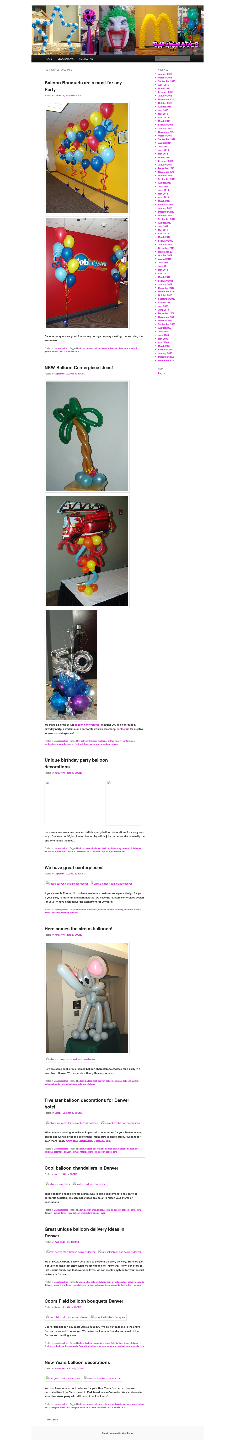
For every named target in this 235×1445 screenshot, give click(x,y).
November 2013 (166, 171)
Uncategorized (61, 348)
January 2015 (165, 128)
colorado (133, 348)
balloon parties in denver (89, 848)
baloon (97, 348)
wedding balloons (69, 912)
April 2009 (163, 342)
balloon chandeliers (93, 1209)
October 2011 (165, 255)
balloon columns (114, 1080)
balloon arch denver (95, 1080)
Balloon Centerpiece (87, 909)
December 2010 (166, 287)
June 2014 (163, 150)
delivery (71, 851)
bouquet (114, 348)
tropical (114, 744)
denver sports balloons (118, 1346)
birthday (119, 909)
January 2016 (165, 95)
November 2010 (166, 291)
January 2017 (165, 74)
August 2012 (164, 222)
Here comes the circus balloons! (79, 928)
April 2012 (163, 233)
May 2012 (163, 229)
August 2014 (164, 142)
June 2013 (163, 190)
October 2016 (165, 77)
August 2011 (164, 258)
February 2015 (165, 124)
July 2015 (163, 110)
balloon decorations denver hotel (101, 1148)
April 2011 (163, 273)
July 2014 (163, 146)
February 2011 (165, 280)
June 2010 (163, 309)
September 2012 (166, 219)
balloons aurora (130, 1080)
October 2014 (165, 135)
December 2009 (166, 313)
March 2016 (164, 88)
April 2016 (163, 84)
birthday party (114, 740)
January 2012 (165, 244)
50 (78, 740)
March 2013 (164, 200)
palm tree (94, 744)
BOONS (77, 95)
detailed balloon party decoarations (93, 851)
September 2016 (166, 81)
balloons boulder (53, 1083)
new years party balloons (98, 1407)
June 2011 (163, 266)
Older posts (51, 1419)
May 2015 (163, 113)
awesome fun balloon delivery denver (95, 1281)
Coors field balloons (88, 1346)
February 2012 (165, 240)
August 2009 (164, 327)
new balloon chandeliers (80, 1212)
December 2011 (166, 248)
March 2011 (164, 277)
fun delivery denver (63, 1285)
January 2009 (165, 353)
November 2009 (166, 316)
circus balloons (69, 1083)
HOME (48, 58)
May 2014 (163, 153)
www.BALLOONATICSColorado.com (88, 1141)
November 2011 (166, 251)
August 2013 (164, 182)
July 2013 (163, 186)
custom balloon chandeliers (127, 1209)
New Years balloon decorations (77, 1362)
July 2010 (163, 306)
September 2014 (166, 139)
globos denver (51, 351)
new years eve (78, 1407)
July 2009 (163, 331)
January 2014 (165, 164)
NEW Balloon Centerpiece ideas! (79, 367)
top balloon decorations (105, 1151)
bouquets (123, 348)
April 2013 (163, 197)
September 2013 (166, 179)
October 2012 (165, 215)
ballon (80, 1209)
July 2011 (163, 262)
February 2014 (165, 161)
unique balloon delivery (99, 1285)
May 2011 (163, 269)
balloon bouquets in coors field (100, 1343)
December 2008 (166, 356)
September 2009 (166, 324)
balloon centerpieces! (87, 724)
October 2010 (165, 295)
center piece (128, 740)
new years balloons (60, 1407)
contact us (123, 729)
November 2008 (166, 360)
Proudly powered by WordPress (117, 1433)
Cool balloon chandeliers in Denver (81, 1168)
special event (72, 351)
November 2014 (166, 132)
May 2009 (163, 338)
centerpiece (50, 744)
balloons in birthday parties (115, 848)
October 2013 (165, 175)
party (62, 351)
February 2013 (165, 204)
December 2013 (166, 168)
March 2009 (164, 346)
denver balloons (52, 912)
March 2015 (164, 121)
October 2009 (165, 320)
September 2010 (166, 298)
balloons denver (85, 348)
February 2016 (165, 92)
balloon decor (122, 1343)
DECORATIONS (66, 58)
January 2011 (165, 284)
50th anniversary (89, 740)
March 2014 (164, 157)
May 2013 (163, 193)
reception (105, 744)
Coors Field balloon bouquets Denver (84, 1301)
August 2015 (164, 106)
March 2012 (164, 237)
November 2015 (166, 99)
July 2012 (163, 226)
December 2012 (166, 211)
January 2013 (165, 208)
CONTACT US (86, 58)
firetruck (79, 744)
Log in (161, 373)
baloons (105, 348)
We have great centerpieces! (74, 867)
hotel (86, 744)
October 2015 (165, 103)
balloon (80, 1080)
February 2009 (165, 349)
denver (70, 744)
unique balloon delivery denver (126, 1285)
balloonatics (121, 1281)
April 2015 (163, 117)
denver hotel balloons (82, 1151)
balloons (102, 740)
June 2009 (163, 335)
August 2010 (164, 302)
